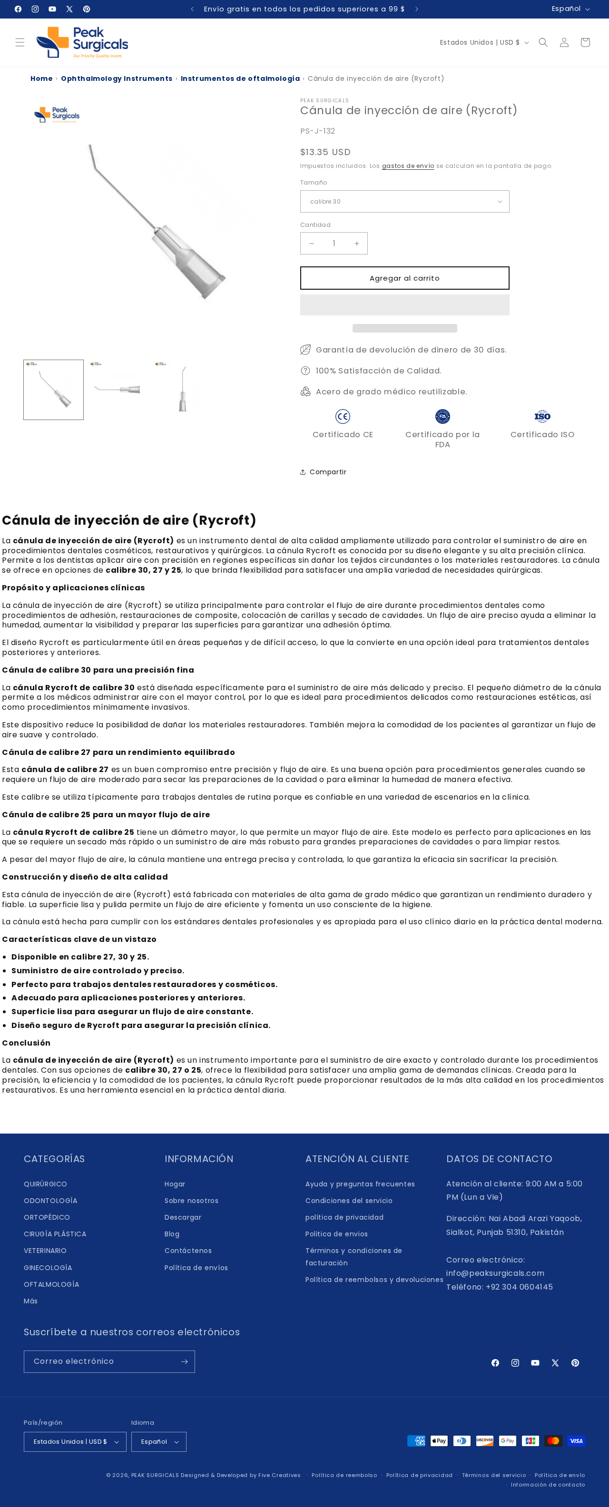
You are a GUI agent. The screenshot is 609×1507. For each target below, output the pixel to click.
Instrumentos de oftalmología (240, 78)
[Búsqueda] (543, 42)
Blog (172, 1234)
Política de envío (560, 1475)
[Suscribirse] (184, 1361)
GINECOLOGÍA (48, 1267)
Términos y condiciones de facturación (354, 1256)
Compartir (328, 472)
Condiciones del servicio (349, 1200)
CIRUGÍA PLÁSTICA (55, 1234)
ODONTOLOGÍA (51, 1200)
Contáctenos (188, 1250)
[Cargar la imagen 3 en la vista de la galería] (182, 390)
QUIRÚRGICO (46, 1184)
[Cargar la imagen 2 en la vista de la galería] (117, 390)
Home (41, 78)
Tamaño (313, 182)
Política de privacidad (419, 1475)
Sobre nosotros (191, 1200)
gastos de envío (408, 166)
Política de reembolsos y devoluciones (374, 1279)
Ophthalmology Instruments (117, 78)
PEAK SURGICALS (155, 1475)
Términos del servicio (494, 1475)
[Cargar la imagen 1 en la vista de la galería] (53, 390)
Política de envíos (196, 1267)
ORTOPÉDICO (47, 1217)
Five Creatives (280, 1475)
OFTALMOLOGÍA (51, 1284)
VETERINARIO (45, 1250)
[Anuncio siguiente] (416, 9)
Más (31, 1301)
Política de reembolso (344, 1475)
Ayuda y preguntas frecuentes (360, 1184)
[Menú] (20, 42)
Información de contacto (548, 1484)
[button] (405, 305)
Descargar (183, 1217)
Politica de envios (336, 1234)
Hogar (175, 1184)
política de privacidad (344, 1217)
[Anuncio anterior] (192, 9)
